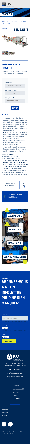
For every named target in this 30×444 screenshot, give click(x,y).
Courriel (4, 314)
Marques (16, 392)
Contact (15, 395)
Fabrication (14, 21)
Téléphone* (9, 98)
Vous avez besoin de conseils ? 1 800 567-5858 (15, 196)
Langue (4, 325)
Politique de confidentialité (8, 433)
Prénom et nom (11, 90)
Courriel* (8, 82)
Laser (8, 23)
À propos (5, 409)
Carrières (5, 412)
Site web (23, 184)
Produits (16, 386)
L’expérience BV (18, 389)
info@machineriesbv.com (15, 377)
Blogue (4, 415)
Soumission (16, 399)
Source (4, 334)
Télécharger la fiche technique (10, 184)
